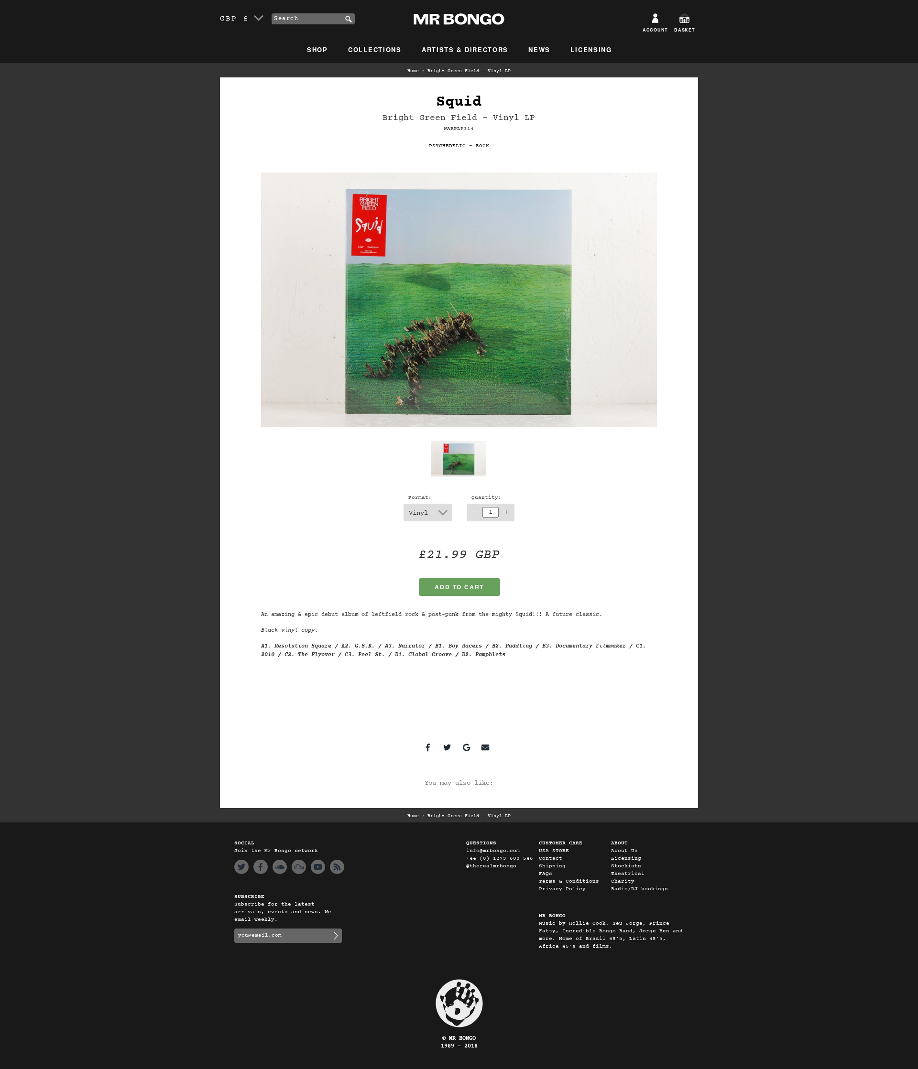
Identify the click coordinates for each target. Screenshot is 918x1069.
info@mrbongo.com (493, 850)
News (539, 49)
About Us (624, 850)
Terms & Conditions (569, 881)
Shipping (552, 866)
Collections (375, 49)
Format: (420, 497)
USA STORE (554, 850)
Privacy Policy (562, 889)
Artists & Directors (465, 49)
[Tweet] (447, 747)
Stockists (626, 866)
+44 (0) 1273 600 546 (499, 858)
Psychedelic (447, 146)
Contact (550, 858)
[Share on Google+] (466, 747)
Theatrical (628, 873)
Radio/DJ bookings (639, 889)
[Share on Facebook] (428, 747)
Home (413, 71)
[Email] (485, 747)
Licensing (591, 49)
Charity (622, 881)
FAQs (545, 873)
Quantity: (486, 497)
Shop (317, 49)
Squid (458, 102)
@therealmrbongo (491, 866)
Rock (482, 146)
